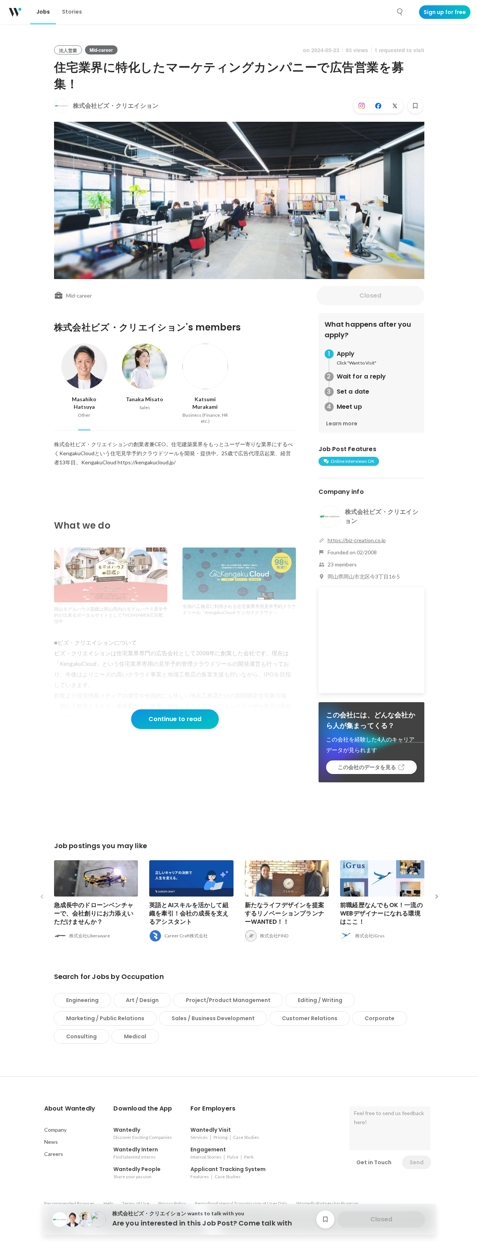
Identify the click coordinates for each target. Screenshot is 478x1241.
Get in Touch (373, 1162)
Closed (370, 295)
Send (417, 1162)
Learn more (341, 423)
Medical (135, 1036)
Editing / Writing (320, 1000)
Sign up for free (445, 12)
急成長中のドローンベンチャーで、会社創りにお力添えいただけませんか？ (94, 913)
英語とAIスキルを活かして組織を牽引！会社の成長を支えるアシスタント (189, 913)
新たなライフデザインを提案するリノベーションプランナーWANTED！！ (285, 913)
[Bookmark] (415, 105)
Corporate (379, 1018)
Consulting (81, 1036)
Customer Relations (309, 1018)
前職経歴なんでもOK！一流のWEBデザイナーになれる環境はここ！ (381, 913)
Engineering (82, 1000)
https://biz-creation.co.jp (357, 540)
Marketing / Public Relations (105, 1018)
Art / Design (142, 1000)
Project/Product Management (228, 1000)
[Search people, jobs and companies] (400, 12)
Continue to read (175, 719)
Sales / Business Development (213, 1018)
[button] (70, 1108)
